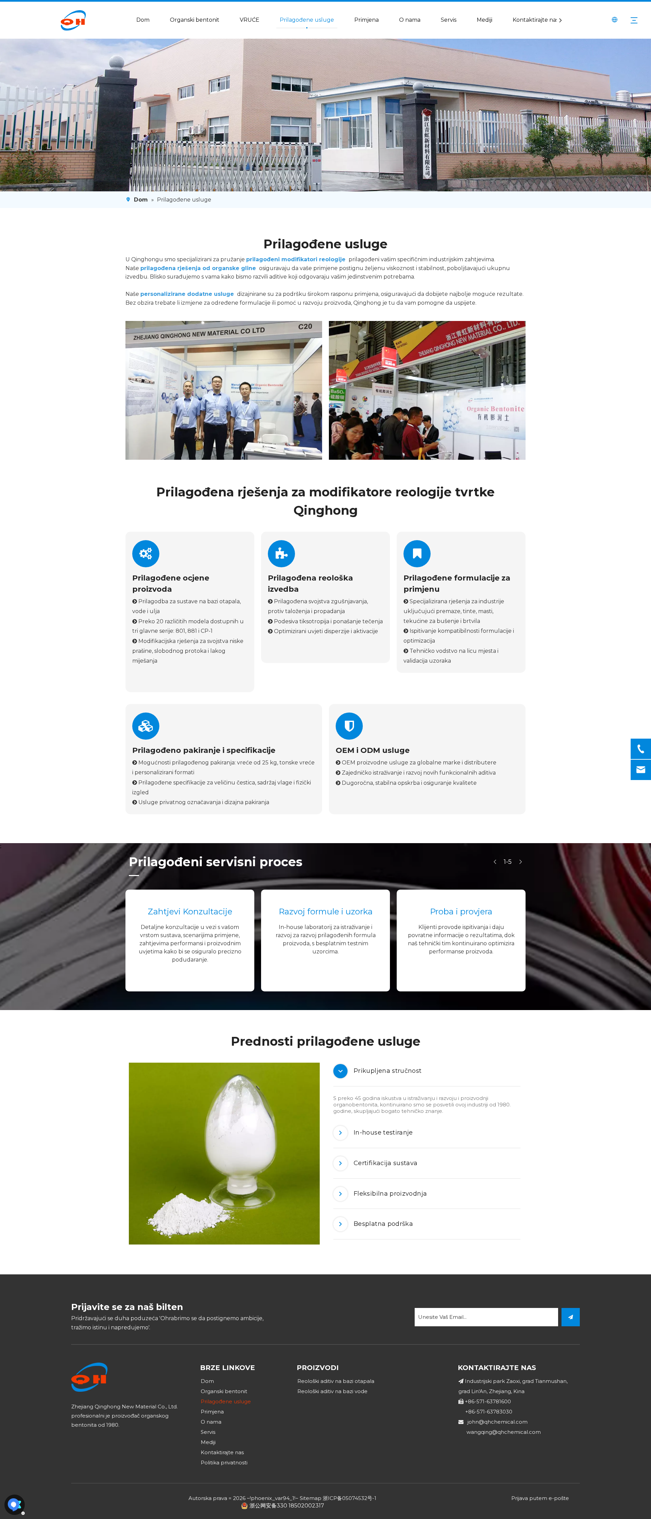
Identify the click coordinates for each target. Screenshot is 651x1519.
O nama (409, 20)
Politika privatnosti (224, 1462)
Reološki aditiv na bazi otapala (335, 1381)
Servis (448, 20)
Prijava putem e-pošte (540, 1498)
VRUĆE (249, 20)
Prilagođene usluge (307, 20)
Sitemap (310, 1498)
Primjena (366, 20)
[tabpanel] (224, 1154)
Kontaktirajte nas (535, 20)
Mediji (484, 20)
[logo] (89, 1377)
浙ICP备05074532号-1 (349, 1498)
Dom (143, 20)
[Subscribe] (570, 1317)
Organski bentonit (194, 20)
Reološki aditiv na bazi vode (332, 1391)
